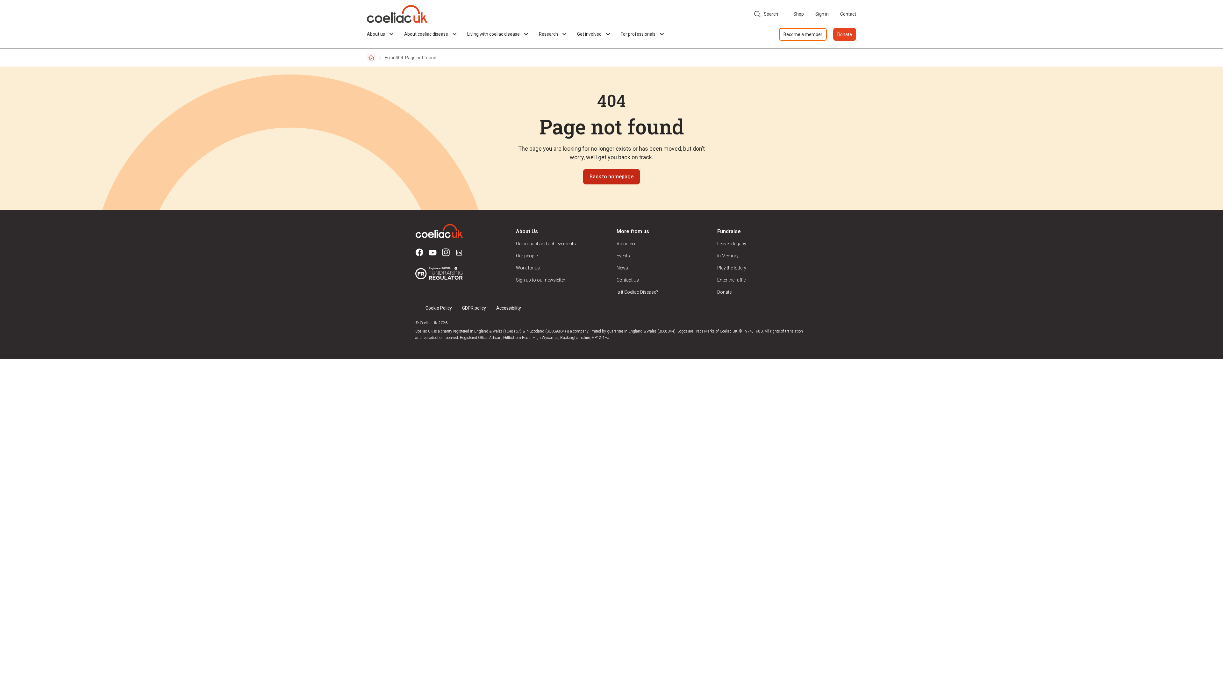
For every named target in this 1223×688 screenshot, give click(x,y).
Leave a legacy (731, 243)
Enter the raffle (731, 280)
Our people (527, 255)
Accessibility (508, 308)
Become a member (802, 34)
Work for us (528, 267)
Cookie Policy (439, 308)
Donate (844, 34)
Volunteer (626, 243)
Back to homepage (611, 177)
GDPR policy (474, 308)
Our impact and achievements (546, 243)
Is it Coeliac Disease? (637, 292)
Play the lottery (731, 267)
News (622, 267)
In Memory (728, 255)
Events (623, 255)
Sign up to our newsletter (540, 280)
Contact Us (628, 280)
